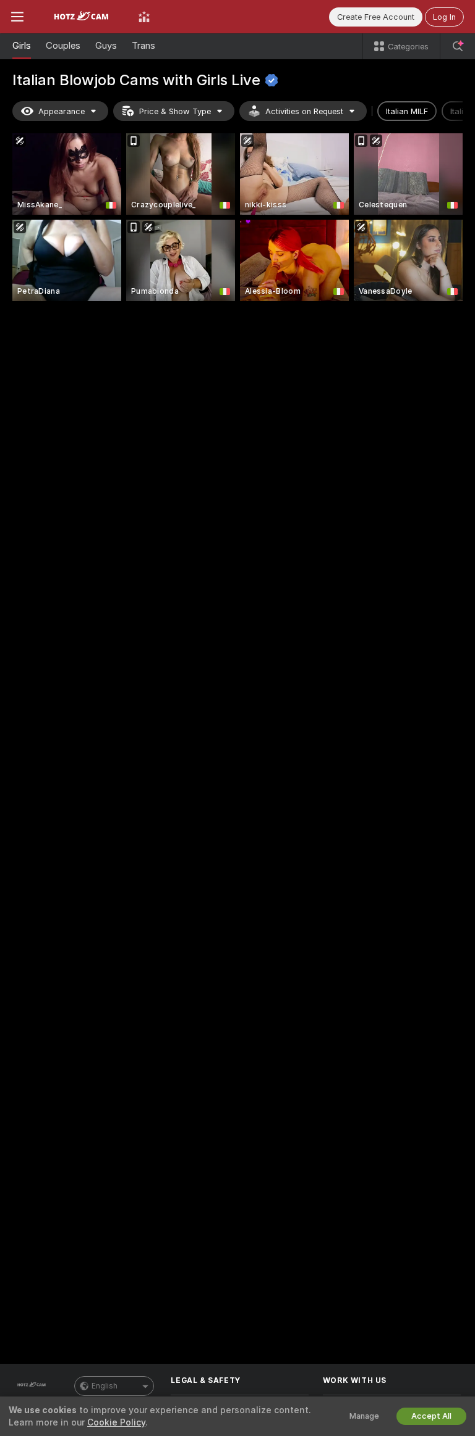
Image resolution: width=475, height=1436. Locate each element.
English (105, 1386)
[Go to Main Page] (81, 16)
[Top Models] (144, 16)
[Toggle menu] (17, 16)
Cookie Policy (116, 1422)
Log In (444, 17)
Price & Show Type (175, 111)
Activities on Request (304, 111)
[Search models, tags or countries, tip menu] (457, 46)
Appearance (61, 111)
